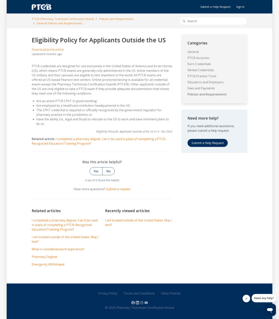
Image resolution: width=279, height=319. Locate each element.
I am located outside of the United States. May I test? (65, 239)
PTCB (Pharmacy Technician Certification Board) (63, 19)
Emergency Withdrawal (48, 264)
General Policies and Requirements (59, 23)
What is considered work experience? (58, 249)
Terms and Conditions (139, 293)
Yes (96, 171)
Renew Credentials (201, 70)
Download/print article (48, 49)
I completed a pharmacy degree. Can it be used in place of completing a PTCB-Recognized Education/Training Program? (65, 225)
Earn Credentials (199, 64)
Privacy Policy (107, 293)
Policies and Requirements (116, 19)
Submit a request (118, 189)
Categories (197, 43)
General (193, 52)
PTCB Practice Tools (202, 76)
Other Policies (171, 293)
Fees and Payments (201, 88)
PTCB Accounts (198, 58)
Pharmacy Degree (44, 257)
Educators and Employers (206, 82)
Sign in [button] (240, 7)
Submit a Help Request (215, 7)
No (108, 171)
